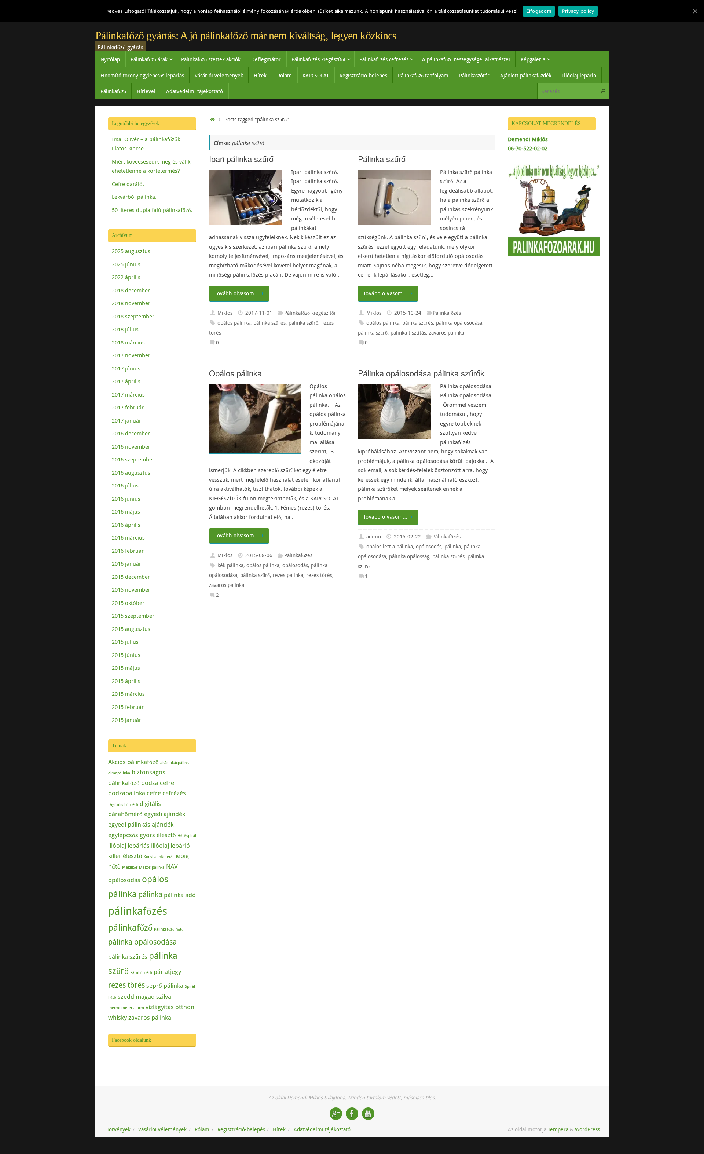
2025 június (126, 264)
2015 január (126, 719)
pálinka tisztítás (408, 332)
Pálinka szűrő (382, 158)
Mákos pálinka (152, 867)
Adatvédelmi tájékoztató (322, 1129)
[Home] (212, 119)
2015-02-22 (407, 536)
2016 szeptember (133, 459)
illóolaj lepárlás (129, 845)
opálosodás (295, 565)
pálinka (452, 546)
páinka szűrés (417, 322)
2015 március (128, 693)
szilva (163, 996)
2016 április (126, 524)
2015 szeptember (133, 615)
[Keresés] (603, 91)
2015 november (131, 589)
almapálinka (119, 772)
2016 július (125, 485)
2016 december (131, 433)
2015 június (126, 654)
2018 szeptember (133, 316)
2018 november (131, 303)
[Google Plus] (336, 1113)
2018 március (128, 342)
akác (164, 762)
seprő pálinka (164, 985)
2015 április (126, 680)
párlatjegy (167, 971)
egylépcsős (123, 834)
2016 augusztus (131, 472)
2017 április (126, 381)
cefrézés (174, 793)
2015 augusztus (131, 628)
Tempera (558, 1129)
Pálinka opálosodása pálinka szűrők (421, 373)
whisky (117, 1017)
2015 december (131, 576)
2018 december (131, 290)
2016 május (126, 511)
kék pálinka (230, 565)
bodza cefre (157, 782)
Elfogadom (538, 11)
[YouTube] (368, 1113)
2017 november (131, 355)
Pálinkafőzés (447, 313)
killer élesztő (125, 855)
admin (373, 536)
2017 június (126, 368)
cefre (154, 793)
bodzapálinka (126, 793)
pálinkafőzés (137, 910)
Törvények (119, 1129)
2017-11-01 (258, 313)
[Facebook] (352, 1113)
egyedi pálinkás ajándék (140, 824)
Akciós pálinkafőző (133, 761)
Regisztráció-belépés (241, 1129)
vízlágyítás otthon (170, 1007)
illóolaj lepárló (170, 845)
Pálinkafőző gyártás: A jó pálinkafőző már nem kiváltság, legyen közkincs (245, 35)
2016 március (128, 537)
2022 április (126, 277)
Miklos (224, 313)
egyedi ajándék (164, 814)
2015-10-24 (407, 313)
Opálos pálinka (235, 373)
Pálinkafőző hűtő (169, 929)
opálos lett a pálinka (389, 546)
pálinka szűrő (303, 322)
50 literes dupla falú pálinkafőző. (152, 209)
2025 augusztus (131, 251)
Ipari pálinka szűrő (241, 158)
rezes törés (319, 575)
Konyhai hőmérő (158, 856)
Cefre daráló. (128, 183)
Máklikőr (130, 867)
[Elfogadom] (694, 11)
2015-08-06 (258, 555)
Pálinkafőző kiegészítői (310, 313)
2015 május (126, 667)
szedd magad (136, 996)
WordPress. (588, 1129)
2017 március (128, 394)
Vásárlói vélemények (162, 1129)
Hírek (279, 1129)
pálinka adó (180, 895)
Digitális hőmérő (123, 804)
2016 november (131, 446)
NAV (172, 866)
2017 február (128, 407)
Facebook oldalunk (131, 1040)
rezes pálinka (288, 575)
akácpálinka (180, 762)
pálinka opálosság (409, 556)
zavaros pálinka (446, 332)
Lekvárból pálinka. (134, 196)
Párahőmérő (141, 972)
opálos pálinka (233, 322)
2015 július (125, 641)
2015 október (128, 602)
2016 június (126, 498)
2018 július (125, 329)
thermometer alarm (126, 1007)
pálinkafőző (130, 927)
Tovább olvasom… (236, 293)
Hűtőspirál (186, 835)
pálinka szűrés (269, 322)
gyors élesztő (158, 834)
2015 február (128, 707)
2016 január (126, 563)
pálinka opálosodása (459, 322)
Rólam (202, 1129)
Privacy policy (578, 11)
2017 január (126, 420)
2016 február (128, 550)
